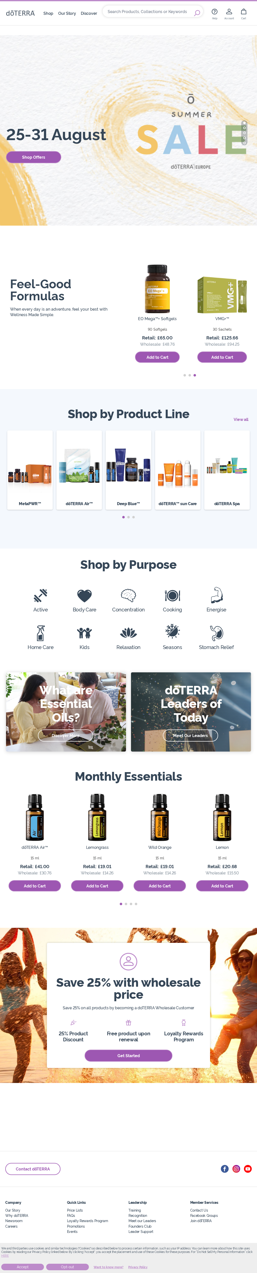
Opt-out (67, 1267)
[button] (244, 123)
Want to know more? (108, 1267)
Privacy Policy (138, 1267)
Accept (23, 1267)
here (5, 1255)
